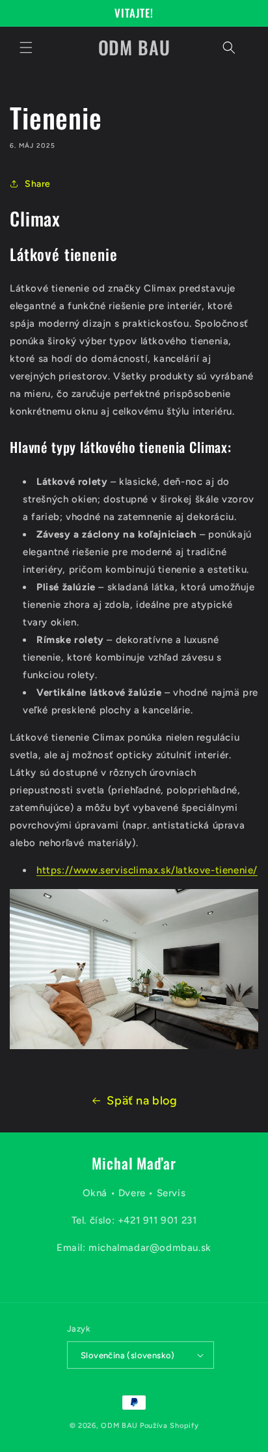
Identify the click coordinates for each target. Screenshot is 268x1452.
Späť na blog (142, 1100)
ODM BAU (119, 1425)
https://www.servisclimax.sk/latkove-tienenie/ (147, 870)
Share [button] (38, 183)
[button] (26, 47)
